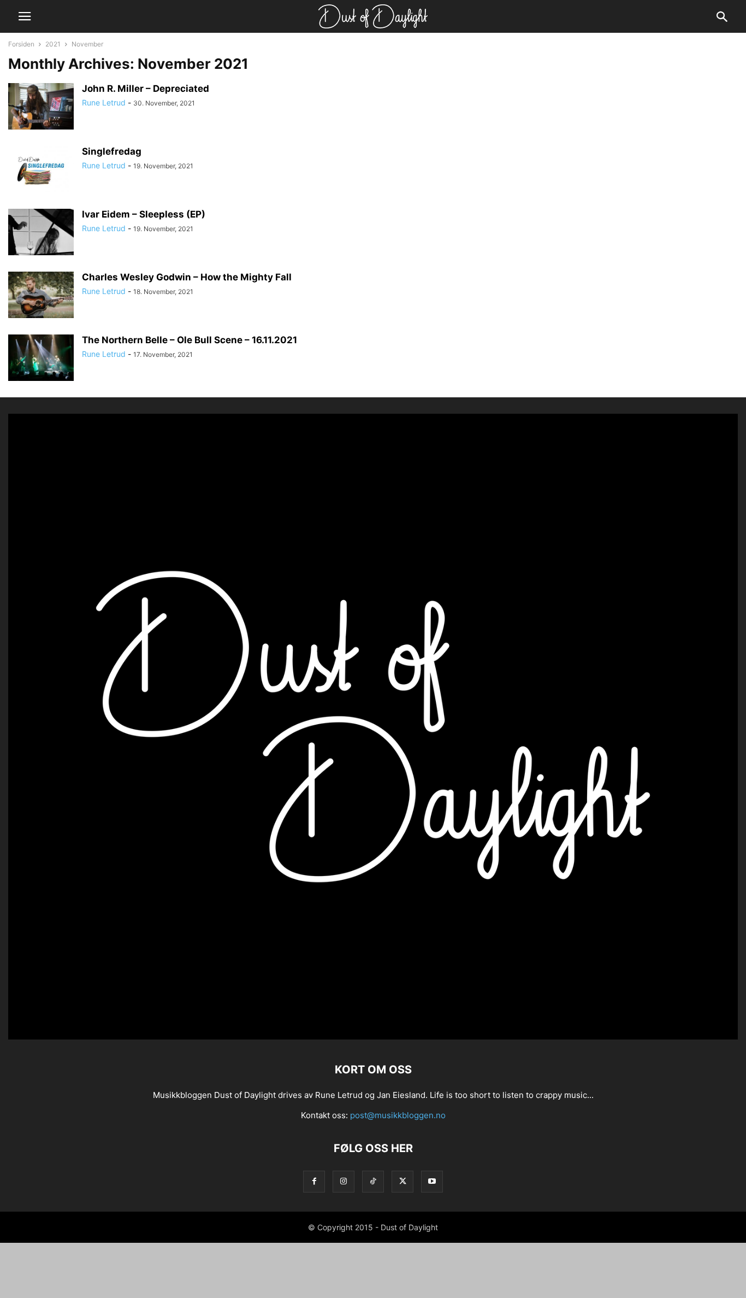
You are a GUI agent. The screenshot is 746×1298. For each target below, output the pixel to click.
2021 (53, 44)
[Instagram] (343, 1181)
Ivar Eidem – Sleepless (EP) (143, 214)
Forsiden (21, 44)
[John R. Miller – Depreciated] (41, 107)
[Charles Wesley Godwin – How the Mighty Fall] (41, 296)
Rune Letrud (104, 102)
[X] (402, 1181)
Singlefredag (111, 151)
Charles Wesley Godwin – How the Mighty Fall (187, 277)
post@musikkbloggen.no (398, 1115)
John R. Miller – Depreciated (145, 88)
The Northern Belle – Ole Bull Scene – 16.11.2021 (189, 339)
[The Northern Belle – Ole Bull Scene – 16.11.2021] (41, 359)
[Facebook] (314, 1181)
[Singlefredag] (41, 170)
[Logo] (373, 1036)
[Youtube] (432, 1181)
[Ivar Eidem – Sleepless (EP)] (41, 233)
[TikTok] (373, 1181)
